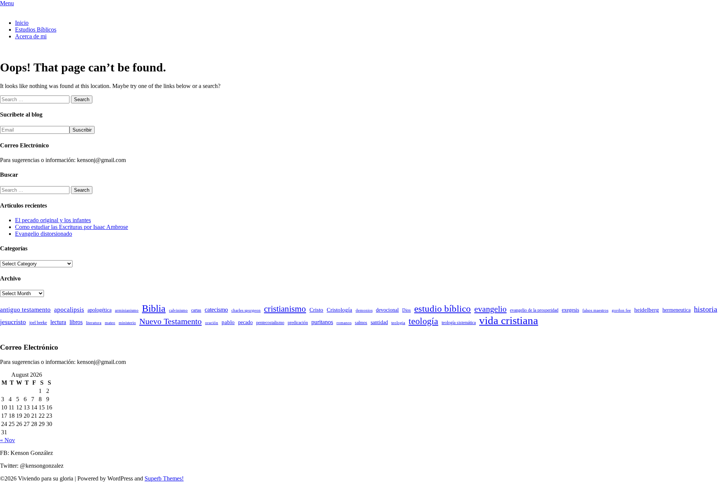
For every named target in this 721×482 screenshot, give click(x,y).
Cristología (339, 310)
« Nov (7, 440)
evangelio (490, 309)
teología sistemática (459, 322)
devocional (387, 310)
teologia (398, 323)
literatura (93, 323)
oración (211, 323)
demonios (364, 310)
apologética (99, 310)
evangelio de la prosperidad (534, 310)
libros (76, 322)
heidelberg (646, 310)
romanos (343, 323)
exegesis (570, 310)
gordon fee (621, 310)
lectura (58, 322)
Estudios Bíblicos (35, 29)
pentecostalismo (270, 322)
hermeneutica (676, 310)
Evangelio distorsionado (43, 233)
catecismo (216, 309)
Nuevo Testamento (170, 321)
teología (423, 321)
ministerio (127, 323)
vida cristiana (508, 320)
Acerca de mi (31, 36)
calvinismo (178, 310)
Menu (7, 3)
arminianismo (127, 310)
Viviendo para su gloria (27, 10)
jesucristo (13, 322)
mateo (110, 323)
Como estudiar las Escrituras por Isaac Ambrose (71, 227)
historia (705, 309)
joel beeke (38, 322)
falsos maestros (595, 310)
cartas (196, 310)
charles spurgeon (246, 310)
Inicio (22, 23)
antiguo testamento (25, 309)
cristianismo (285, 309)
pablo (228, 322)
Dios (406, 310)
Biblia (154, 308)
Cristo (316, 310)
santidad (379, 322)
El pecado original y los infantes (53, 220)
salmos (361, 322)
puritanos (322, 322)
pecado (245, 322)
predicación (298, 322)
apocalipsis (69, 309)
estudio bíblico (442, 308)
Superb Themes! (164, 478)
